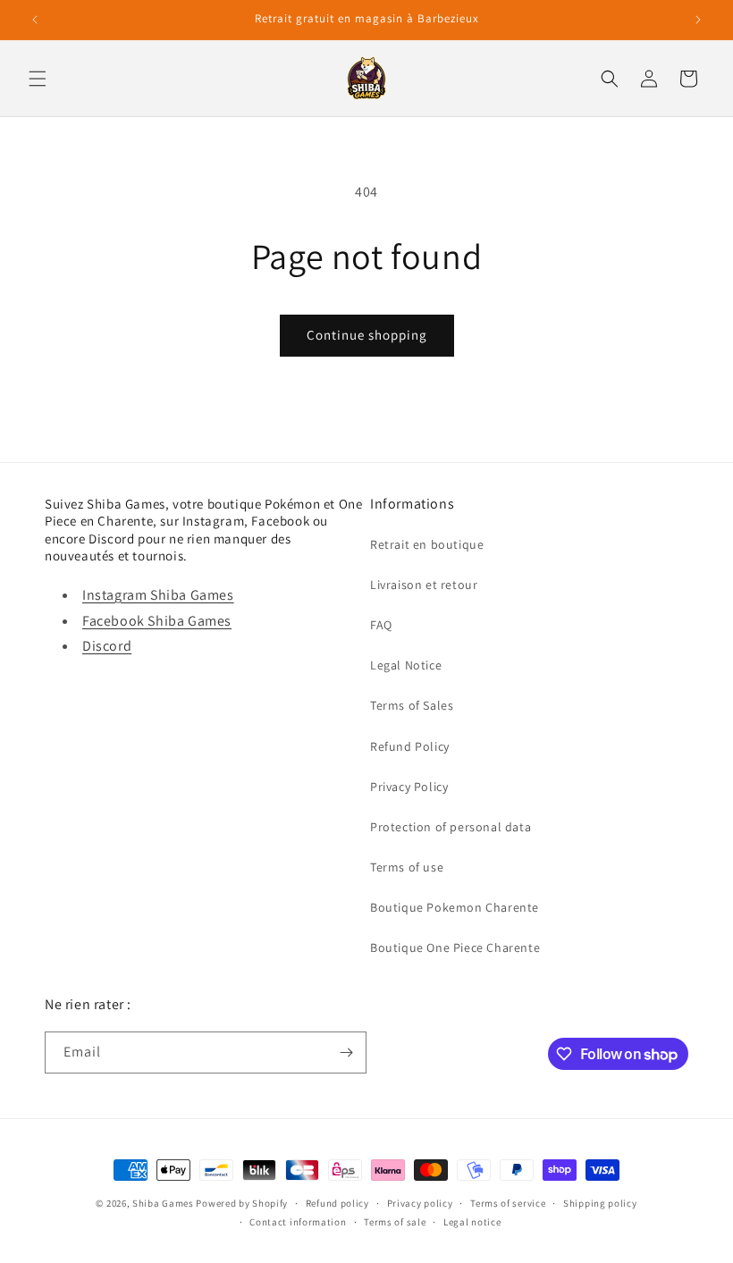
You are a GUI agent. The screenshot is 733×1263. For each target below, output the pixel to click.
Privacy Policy (409, 787)
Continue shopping (367, 334)
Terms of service (507, 1203)
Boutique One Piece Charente (455, 947)
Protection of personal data (450, 827)
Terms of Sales (411, 705)
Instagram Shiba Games (158, 594)
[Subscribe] (346, 1052)
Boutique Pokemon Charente (454, 907)
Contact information (297, 1222)
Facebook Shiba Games (157, 620)
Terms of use (406, 867)
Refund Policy (410, 746)
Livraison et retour (423, 585)
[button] (37, 78)
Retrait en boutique (427, 544)
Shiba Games (163, 1203)
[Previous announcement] (35, 19)
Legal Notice (406, 665)
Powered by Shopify (242, 1203)
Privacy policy (420, 1203)
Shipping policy (600, 1203)
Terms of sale (394, 1222)
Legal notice (472, 1222)
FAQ (381, 625)
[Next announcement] (698, 19)
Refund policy (337, 1203)
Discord (106, 645)
